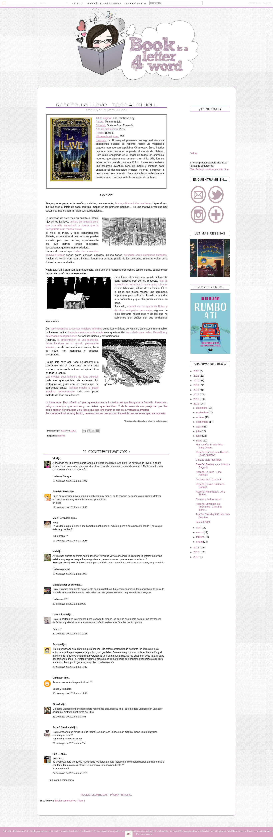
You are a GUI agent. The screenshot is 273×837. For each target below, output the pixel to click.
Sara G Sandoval (62, 727)
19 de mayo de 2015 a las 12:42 (70, 481)
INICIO (77, 4)
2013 (196, 552)
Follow (193, 153)
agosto (200, 426)
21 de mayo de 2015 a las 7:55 (69, 743)
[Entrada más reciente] (172, 794)
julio (198, 431)
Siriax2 (57, 704)
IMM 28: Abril (203, 521)
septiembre (202, 421)
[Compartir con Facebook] (98, 431)
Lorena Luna (60, 614)
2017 (196, 394)
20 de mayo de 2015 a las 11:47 (70, 667)
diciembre (202, 408)
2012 (196, 557)
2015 (196, 404)
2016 (196, 399)
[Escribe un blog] (89, 431)
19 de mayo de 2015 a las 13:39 (70, 540)
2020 (196, 380)
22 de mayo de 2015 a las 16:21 (70, 773)
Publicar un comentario (61, 780)
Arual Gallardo (61, 491)
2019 (196, 385)
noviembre (202, 412)
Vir (54, 458)
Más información (144, 834)
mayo (199, 440)
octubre (200, 417)
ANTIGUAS (101, 794)
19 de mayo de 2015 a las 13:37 (70, 507)
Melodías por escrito (64, 584)
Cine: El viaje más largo (209, 459)
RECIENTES (88, 794)
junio (199, 435)
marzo (200, 532)
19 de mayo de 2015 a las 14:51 (70, 574)
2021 (196, 375)
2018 (196, 390)
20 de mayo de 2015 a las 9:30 (69, 604)
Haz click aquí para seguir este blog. (209, 169)
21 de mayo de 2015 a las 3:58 (69, 716)
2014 (196, 547)
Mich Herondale (62, 518)
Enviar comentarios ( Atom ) (70, 800)
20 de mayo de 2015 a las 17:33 (70, 693)
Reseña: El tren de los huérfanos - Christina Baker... (209, 507)
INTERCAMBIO (135, 4)
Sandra (57, 644)
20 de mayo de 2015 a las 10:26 (70, 633)
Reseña (61, 435)
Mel (55, 551)
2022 (196, 371)
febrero (200, 537)
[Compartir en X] (93, 431)
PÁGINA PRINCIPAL (121, 794)
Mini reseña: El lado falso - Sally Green (210, 446)
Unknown (58, 677)
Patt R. (57, 754)
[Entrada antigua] (41, 794)
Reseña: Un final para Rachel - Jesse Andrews (212, 453)
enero (199, 541)
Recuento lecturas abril (208, 499)
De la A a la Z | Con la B (208, 479)
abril (199, 527)
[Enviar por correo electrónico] (84, 431)
